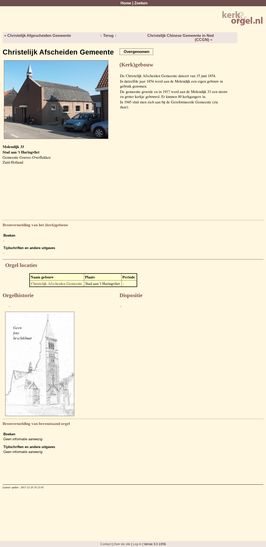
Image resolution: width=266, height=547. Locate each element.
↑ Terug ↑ (108, 36)
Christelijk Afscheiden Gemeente (56, 283)
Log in (137, 544)
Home (126, 3)
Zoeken (141, 3)
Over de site (122, 544)
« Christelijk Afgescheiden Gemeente (37, 36)
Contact (105, 544)
